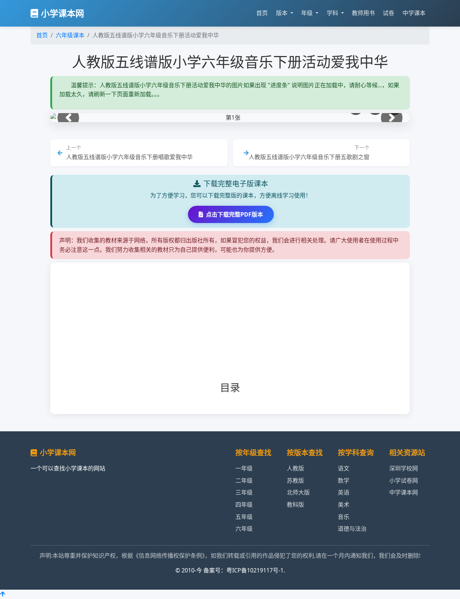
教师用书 (363, 13)
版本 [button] (282, 13)
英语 (343, 492)
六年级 (244, 529)
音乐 (343, 517)
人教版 (295, 468)
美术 (343, 505)
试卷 (388, 13)
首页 (262, 13)
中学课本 (414, 13)
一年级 (244, 468)
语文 (343, 468)
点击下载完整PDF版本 (234, 214)
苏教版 (295, 480)
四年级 (244, 505)
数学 (343, 480)
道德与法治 (352, 529)
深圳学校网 (403, 468)
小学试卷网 (403, 480)
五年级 (244, 517)
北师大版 (298, 492)
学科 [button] (333, 13)
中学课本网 (403, 492)
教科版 (295, 505)
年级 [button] (307, 13)
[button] (68, 118)
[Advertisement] (241, 328)
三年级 (244, 492)
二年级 (244, 480)
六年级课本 (70, 35)
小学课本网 (62, 13)
